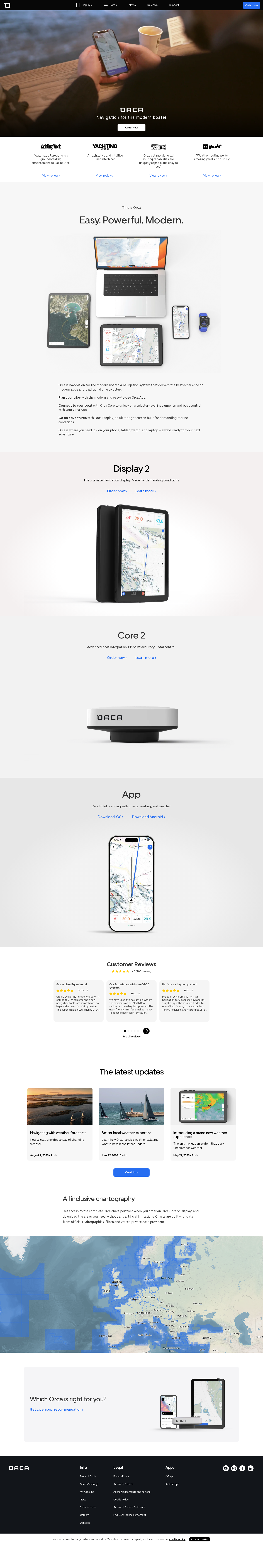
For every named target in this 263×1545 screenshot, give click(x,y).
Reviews (152, 5)
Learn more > (145, 491)
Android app (172, 1484)
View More (131, 1172)
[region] (131, 1294)
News (132, 5)
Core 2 (113, 5)
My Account (87, 1491)
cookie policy (177, 1539)
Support (174, 5)
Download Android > (148, 817)
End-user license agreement (129, 1515)
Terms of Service (123, 1484)
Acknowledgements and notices (131, 1491)
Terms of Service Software (129, 1507)
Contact (85, 1522)
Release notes (88, 1507)
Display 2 (86, 5)
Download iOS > (110, 817)
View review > (51, 175)
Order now (251, 5)
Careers (84, 1515)
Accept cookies (199, 1539)
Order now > (117, 491)
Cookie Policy (120, 1499)
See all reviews (131, 1036)
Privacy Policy (121, 1476)
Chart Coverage (89, 1484)
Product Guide (88, 1476)
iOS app (169, 1476)
